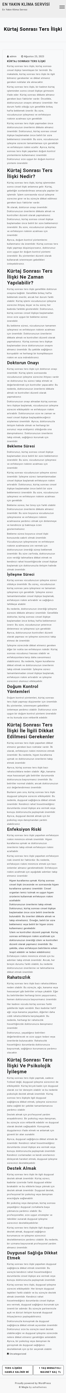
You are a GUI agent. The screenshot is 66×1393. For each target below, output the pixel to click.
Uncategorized (18, 1353)
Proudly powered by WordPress (33, 1383)
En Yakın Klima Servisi (26, 4)
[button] (62, 7)
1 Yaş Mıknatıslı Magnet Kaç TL (50, 1370)
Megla (25, 1387)
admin (13, 56)
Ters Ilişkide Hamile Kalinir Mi (17, 1370)
